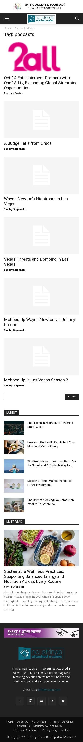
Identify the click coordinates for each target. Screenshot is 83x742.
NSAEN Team (39, 721)
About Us (22, 721)
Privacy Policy (50, 730)
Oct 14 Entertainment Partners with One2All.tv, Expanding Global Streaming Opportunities (40, 82)
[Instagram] (31, 701)
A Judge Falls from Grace (28, 143)
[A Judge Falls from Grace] (41, 119)
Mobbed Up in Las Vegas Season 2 (36, 380)
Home (7, 28)
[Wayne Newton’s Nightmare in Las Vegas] (41, 175)
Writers (54, 721)
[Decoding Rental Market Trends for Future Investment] (14, 486)
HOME (9, 721)
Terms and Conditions (25, 730)
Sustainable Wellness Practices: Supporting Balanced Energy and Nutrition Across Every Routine (34, 576)
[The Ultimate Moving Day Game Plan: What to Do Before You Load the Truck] (14, 505)
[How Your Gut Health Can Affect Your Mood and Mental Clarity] (14, 447)
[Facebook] (20, 701)
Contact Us (23, 726)
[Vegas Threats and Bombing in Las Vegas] (41, 235)
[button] (6, 18)
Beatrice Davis (12, 93)
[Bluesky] (63, 701)
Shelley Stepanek (14, 148)
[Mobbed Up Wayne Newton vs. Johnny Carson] (41, 296)
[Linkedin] (41, 701)
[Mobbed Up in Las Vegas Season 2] (41, 356)
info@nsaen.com (49, 690)
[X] (52, 701)
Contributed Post (14, 586)
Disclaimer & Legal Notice (48, 726)
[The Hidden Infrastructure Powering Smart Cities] (14, 428)
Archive (65, 730)
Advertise (67, 721)
